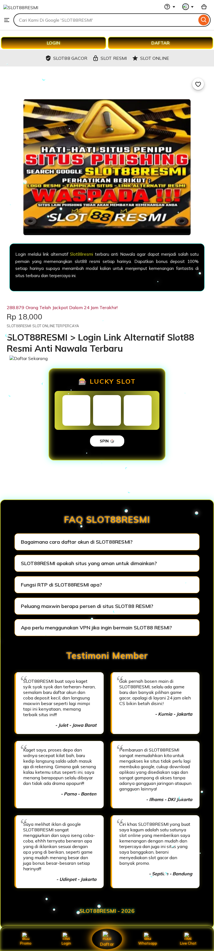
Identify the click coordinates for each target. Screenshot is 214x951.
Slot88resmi (81, 254)
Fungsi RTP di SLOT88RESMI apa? (61, 585)
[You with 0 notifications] (188, 6)
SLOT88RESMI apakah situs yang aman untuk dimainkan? (89, 563)
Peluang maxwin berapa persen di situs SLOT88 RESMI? (87, 606)
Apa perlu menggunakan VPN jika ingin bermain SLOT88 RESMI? (96, 627)
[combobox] (105, 20)
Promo (25, 943)
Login (66, 943)
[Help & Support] (169, 6)
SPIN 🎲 (107, 441)
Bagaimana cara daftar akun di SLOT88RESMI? (77, 542)
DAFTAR (160, 43)
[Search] (204, 20)
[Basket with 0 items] (204, 6)
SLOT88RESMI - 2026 (107, 911)
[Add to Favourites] (198, 84)
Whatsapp (147, 943)
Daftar (107, 944)
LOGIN (53, 43)
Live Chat (188, 943)
